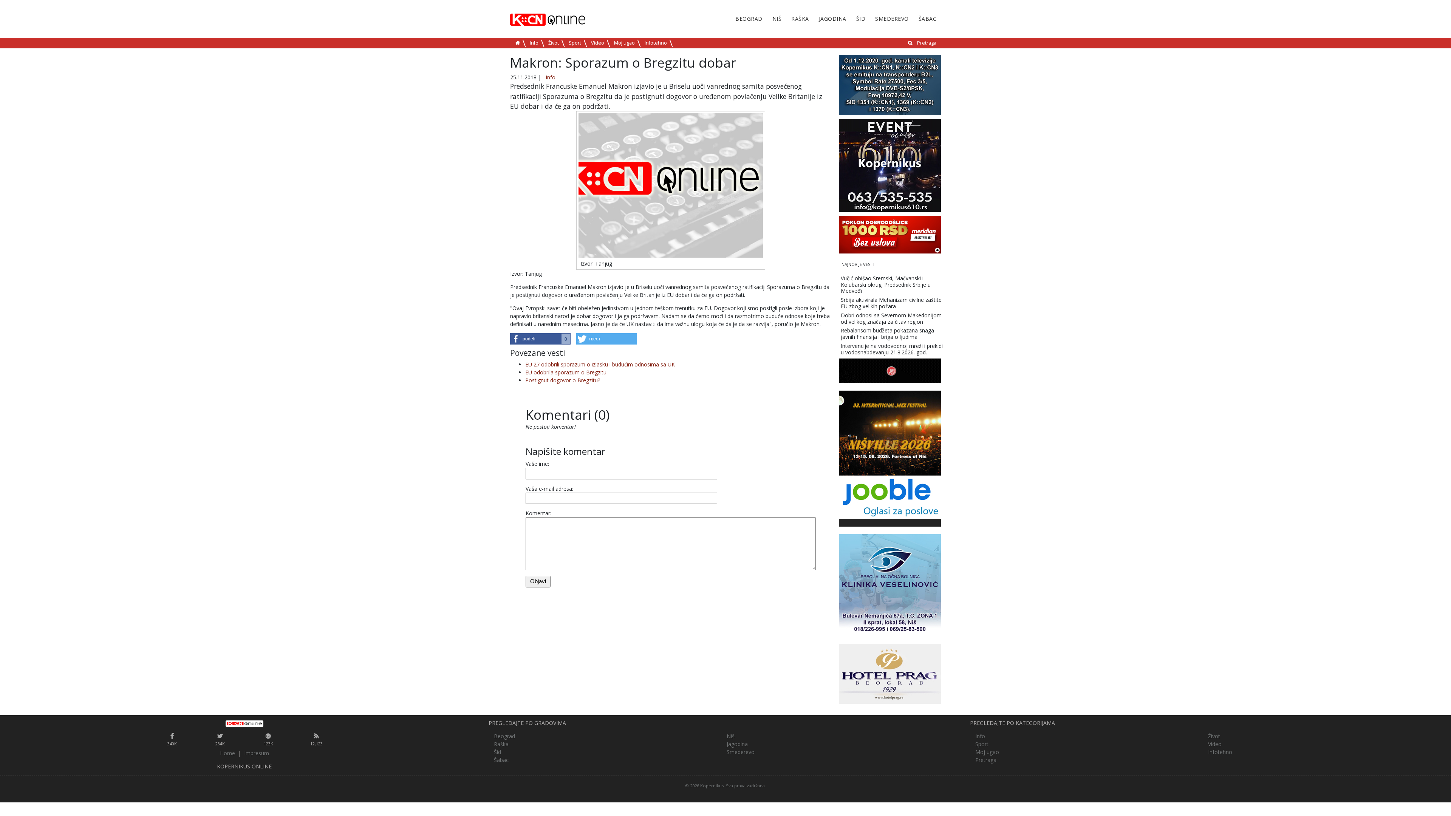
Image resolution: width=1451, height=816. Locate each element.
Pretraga (926, 43)
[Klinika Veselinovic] (890, 584)
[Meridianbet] (890, 234)
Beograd (749, 18)
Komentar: (538, 513)
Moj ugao (624, 43)
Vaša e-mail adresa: (549, 488)
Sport (575, 43)
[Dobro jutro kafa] (890, 370)
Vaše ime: (537, 463)
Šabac (928, 18)
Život (553, 43)
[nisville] (890, 432)
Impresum (256, 753)
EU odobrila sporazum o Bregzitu (565, 372)
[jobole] (890, 496)
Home (227, 753)
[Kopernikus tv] (890, 84)
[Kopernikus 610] (890, 164)
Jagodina (832, 18)
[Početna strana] (244, 723)
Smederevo (892, 18)
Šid (861, 18)
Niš (777, 18)
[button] (540, 339)
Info (534, 43)
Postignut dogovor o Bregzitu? (562, 380)
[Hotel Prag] (890, 673)
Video (597, 43)
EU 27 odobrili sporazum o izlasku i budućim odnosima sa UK (600, 364)
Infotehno (656, 43)
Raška (800, 18)
